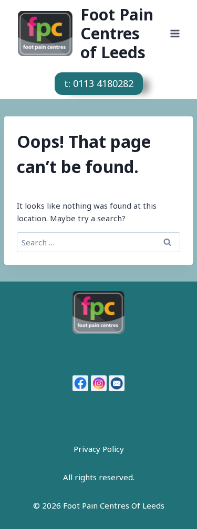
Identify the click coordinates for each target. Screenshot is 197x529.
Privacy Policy (99, 449)
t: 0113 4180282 (98, 83)
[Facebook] (80, 383)
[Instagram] (99, 383)
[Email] (117, 383)
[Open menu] (174, 33)
